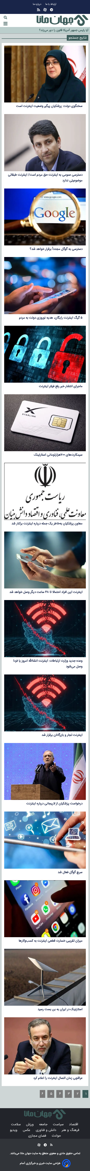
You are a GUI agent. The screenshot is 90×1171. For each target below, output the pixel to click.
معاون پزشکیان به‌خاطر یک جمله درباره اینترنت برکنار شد (47, 523)
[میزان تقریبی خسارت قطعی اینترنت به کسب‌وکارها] (45, 908)
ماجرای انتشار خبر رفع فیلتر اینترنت (60, 386)
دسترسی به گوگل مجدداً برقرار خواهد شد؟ (56, 249)
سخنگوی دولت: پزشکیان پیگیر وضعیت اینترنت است (49, 106)
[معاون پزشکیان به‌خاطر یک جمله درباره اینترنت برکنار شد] (45, 491)
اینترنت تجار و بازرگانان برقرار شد (62, 735)
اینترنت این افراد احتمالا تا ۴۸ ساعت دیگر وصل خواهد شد (45, 592)
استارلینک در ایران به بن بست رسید (60, 1009)
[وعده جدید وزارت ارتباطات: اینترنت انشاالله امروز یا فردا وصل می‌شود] (45, 628)
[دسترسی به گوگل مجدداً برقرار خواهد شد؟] (45, 216)
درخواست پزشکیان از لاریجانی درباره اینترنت (54, 803)
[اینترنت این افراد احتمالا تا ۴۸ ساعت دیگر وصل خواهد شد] (45, 560)
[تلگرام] (51, 10)
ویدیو (14, 1130)
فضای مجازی (37, 1136)
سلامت (16, 1124)
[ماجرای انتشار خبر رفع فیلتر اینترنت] (45, 354)
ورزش (30, 1124)
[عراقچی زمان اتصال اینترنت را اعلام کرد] (45, 1045)
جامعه (44, 1124)
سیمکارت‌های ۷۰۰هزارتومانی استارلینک (58, 455)
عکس (27, 1130)
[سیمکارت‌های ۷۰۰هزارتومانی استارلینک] (45, 422)
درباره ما (37, 4)
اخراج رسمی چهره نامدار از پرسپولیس (66, 31)
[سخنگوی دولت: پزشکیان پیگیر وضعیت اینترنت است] (45, 74)
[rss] (38, 10)
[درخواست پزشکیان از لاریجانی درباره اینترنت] (45, 771)
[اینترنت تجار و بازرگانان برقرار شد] (45, 702)
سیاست (59, 1124)
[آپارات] (45, 10)
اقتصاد (74, 1124)
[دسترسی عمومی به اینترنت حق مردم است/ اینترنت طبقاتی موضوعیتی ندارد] (45, 142)
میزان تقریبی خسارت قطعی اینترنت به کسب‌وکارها (50, 941)
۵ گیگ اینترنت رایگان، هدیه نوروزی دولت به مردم (50, 317)
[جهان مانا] (62, 20)
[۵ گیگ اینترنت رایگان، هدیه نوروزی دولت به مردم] (45, 285)
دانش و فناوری (46, 1130)
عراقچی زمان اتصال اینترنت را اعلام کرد (57, 1078)
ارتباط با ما (51, 4)
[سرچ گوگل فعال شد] (45, 840)
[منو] (5, 23)
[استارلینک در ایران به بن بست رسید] (45, 977)
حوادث (57, 1136)
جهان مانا (25, 1153)
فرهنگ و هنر (71, 1130)
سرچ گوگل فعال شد (70, 872)
